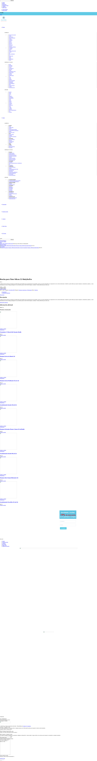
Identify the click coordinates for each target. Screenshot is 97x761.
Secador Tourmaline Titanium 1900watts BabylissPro (29, 247)
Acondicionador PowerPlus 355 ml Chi (9, 502)
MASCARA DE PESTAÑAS (12, 136)
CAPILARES (4, 243)
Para (11, 736)
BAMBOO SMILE (11, 75)
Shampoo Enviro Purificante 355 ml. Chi (9, 380)
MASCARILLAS (11, 192)
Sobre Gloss (4, 7)
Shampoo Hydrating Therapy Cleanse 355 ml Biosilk (12, 429)
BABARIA (10, 79)
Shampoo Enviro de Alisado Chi (7, 356)
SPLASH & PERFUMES (12, 175)
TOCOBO (10, 86)
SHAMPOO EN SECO (12, 184)
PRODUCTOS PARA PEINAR (13, 197)
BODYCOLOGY (11, 81)
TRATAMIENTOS (11, 141)
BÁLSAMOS (10, 147)
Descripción (2, 294)
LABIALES (10, 145)
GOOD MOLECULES (12, 87)
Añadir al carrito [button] (3, 335)
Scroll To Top (2, 758)
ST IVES (10, 67)
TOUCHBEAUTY (11, 68)
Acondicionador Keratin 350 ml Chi (8, 404)
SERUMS (10, 194)
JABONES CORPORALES (12, 173)
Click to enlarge (3, 276)
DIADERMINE (11, 82)
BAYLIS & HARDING (12, 80)
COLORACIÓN (10, 243)
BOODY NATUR (11, 72)
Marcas (3, 3)
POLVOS (10, 128)
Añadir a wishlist (3, 289)
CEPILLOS (10, 186)
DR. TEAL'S (10, 66)
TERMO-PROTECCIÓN (12, 198)
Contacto (3, 6)
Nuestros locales (5, 211)
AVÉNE (10, 78)
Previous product (3, 244)
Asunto (12, 738)
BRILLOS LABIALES (12, 146)
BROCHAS (10, 140)
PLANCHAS (10, 189)
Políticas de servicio (5, 546)
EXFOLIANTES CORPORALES (13, 172)
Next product (2, 246)
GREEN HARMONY (11, 83)
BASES (10, 126)
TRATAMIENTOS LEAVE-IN (13, 193)
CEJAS (10, 137)
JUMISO (10, 70)
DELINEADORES (11, 134)
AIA (9, 76)
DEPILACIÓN (11, 171)
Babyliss (36, 290)
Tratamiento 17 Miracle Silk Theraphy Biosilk (10, 332)
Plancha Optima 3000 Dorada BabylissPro (23, 245)
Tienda (3, 2)
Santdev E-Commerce (27, 726)
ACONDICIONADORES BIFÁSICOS (14, 181)
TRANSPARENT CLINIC (12, 71)
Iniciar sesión (4, 10)
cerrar (1, 14)
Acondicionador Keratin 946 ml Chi (8, 453)
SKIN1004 (10, 74)
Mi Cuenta (4, 233)
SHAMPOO (10, 183)
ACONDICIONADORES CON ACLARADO (14, 180)
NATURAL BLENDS (11, 85)
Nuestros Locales (5, 5)
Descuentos (4, 4)
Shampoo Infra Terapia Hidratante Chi (9, 477)
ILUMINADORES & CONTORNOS (13, 130)
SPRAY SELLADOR (11, 132)
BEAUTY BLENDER (12, 139)
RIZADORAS (11, 190)
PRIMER (10, 131)
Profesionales (29, 290)
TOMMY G (10, 73)
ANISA (10, 77)
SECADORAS (11, 188)
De (11, 737)
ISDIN (10, 84)
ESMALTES (10, 142)
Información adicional (4, 302)
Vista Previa (2, 329)
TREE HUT (10, 69)
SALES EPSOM (11, 174)
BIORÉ (10, 64)
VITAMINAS (10, 195)
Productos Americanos (23, 290)
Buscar (12, 0)
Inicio (1, 243)
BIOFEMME (10, 65)
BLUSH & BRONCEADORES (13, 129)
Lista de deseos (5, 9)
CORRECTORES (11, 127)
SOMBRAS (10, 135)
